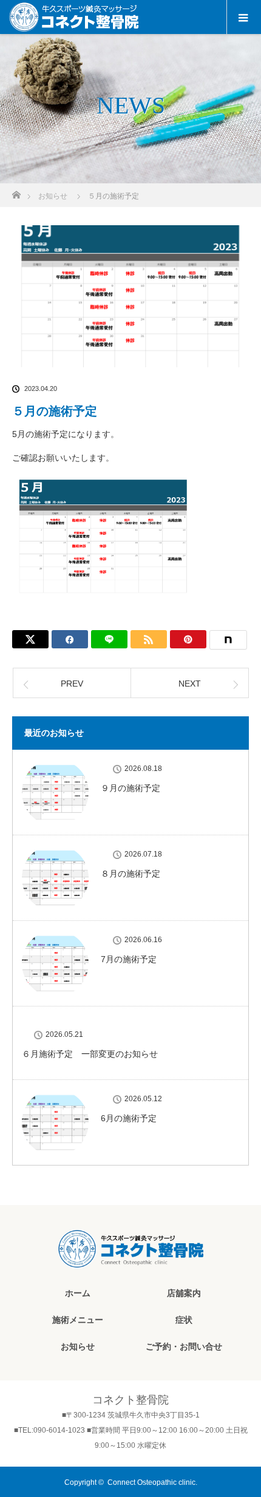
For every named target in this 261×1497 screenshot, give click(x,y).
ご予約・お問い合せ (184, 1346)
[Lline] (109, 639)
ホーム (77, 1293)
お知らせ (78, 1346)
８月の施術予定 (130, 873)
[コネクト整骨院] (130, 1258)
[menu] (243, 17)
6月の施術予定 (129, 1118)
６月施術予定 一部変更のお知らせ (90, 1054)
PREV (72, 683)
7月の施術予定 (129, 959)
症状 (183, 1320)
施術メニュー (77, 1320)
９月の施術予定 (130, 788)
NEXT (189, 683)
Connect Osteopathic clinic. (152, 1482)
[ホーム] (16, 191)
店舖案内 (184, 1293)
